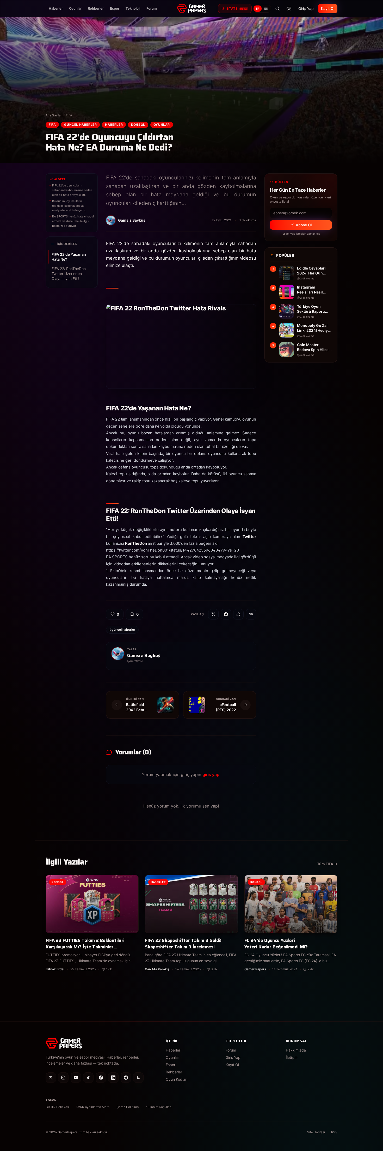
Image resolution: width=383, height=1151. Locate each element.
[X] (51, 1077)
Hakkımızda (296, 1050)
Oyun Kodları (176, 1079)
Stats (237, 8)
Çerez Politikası (127, 1107)
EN (266, 8)
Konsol (138, 125)
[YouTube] (76, 1077)
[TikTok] (88, 1077)
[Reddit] (126, 1077)
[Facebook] (101, 1077)
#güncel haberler (122, 629)
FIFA (69, 115)
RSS (334, 1132)
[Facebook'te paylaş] (226, 614)
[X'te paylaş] (213, 614)
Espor (114, 8)
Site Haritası (316, 1132)
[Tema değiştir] (289, 8)
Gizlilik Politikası (58, 1107)
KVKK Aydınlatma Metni (93, 1107)
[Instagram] (63, 1077)
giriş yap (210, 774)
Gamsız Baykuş (143, 655)
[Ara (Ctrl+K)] (277, 8)
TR (258, 8)
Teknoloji (133, 8)
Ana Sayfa (53, 115)
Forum (151, 8)
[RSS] (138, 1077)
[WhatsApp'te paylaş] (238, 614)
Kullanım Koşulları (158, 1107)
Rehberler (96, 8)
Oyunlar (75, 8)
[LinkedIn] (113, 1077)
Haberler (56, 8)
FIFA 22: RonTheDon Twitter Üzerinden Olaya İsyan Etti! (69, 273)
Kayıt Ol (327, 8)
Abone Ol (304, 225)
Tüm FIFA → (327, 864)
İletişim (292, 1057)
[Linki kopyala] (251, 614)
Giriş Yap (306, 8)
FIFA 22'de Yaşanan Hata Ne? (69, 256)
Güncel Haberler (80, 125)
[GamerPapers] (191, 8)
